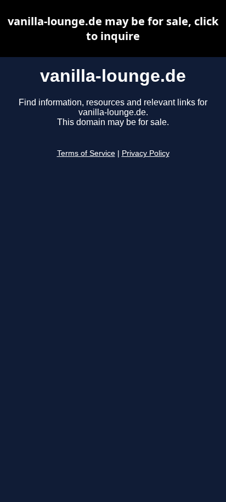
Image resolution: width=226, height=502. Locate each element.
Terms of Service (86, 153)
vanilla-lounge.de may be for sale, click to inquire (113, 28)
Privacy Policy (146, 153)
